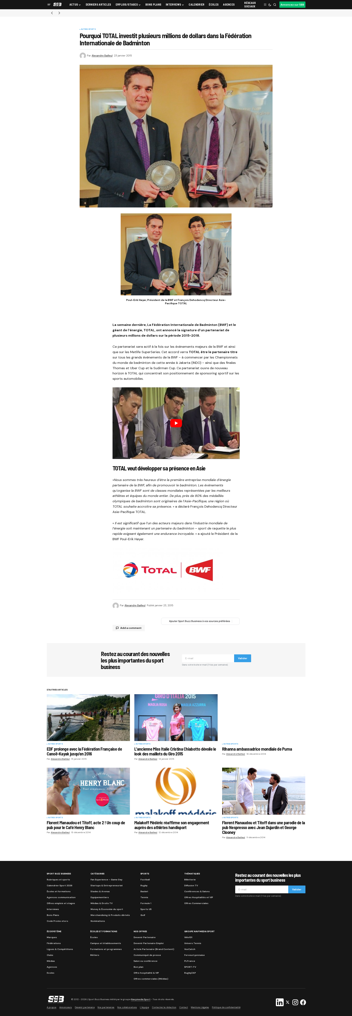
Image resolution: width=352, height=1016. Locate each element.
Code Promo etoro (57, 921)
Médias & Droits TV (102, 903)
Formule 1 (145, 903)
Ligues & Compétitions (60, 949)
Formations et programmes (106, 949)
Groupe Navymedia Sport (199, 931)
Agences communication (61, 897)
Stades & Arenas (100, 891)
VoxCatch (189, 949)
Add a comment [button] (131, 628)
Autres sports (88, 29)
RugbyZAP (190, 972)
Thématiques (192, 873)
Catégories (98, 873)
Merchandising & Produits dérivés (110, 915)
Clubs (50, 955)
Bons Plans (53, 915)
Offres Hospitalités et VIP (198, 897)
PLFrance (189, 961)
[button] (49, 4)
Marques (52, 937)
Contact (183, 1007)
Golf (142, 915)
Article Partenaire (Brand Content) (154, 949)
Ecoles (50, 972)
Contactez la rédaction (164, 1007)
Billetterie (190, 879)
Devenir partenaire (85, 1007)
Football (145, 879)
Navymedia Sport (140, 999)
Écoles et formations (59, 891)
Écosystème (54, 931)
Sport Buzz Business (59, 873)
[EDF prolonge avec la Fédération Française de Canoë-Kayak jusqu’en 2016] (88, 717)
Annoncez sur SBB (292, 4)
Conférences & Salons (197, 891)
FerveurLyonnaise (194, 955)
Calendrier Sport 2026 (59, 885)
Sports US (146, 909)
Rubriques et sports (58, 879)
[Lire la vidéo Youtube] (176, 423)
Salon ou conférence (145, 961)
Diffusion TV (191, 885)
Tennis (144, 897)
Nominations (98, 921)
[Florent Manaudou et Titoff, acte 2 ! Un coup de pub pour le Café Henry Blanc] (88, 791)
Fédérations (54, 943)
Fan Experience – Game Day (106, 879)
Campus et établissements (105, 943)
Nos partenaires (106, 1007)
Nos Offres (140, 931)
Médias (51, 961)
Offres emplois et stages (61, 903)
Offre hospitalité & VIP (146, 972)
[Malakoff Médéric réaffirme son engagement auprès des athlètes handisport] (176, 791)
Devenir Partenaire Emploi (149, 943)
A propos (51, 1007)
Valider (242, 658)
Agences (52, 966)
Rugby (143, 885)
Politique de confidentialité (226, 1007)
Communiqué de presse (147, 955)
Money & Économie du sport (107, 909)
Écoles (94, 937)
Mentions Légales (200, 1007)
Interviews (53, 909)
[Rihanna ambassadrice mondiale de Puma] (263, 717)
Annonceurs (65, 1007)
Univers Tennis (192, 943)
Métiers (94, 955)
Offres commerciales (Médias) (151, 978)
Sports (144, 873)
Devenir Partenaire (145, 937)
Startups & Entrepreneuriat (107, 885)
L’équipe (144, 1007)
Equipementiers (100, 897)
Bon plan (138, 966)
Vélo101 (188, 937)
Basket (144, 891)
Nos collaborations (127, 1007)
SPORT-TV (190, 966)
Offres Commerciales (196, 903)
